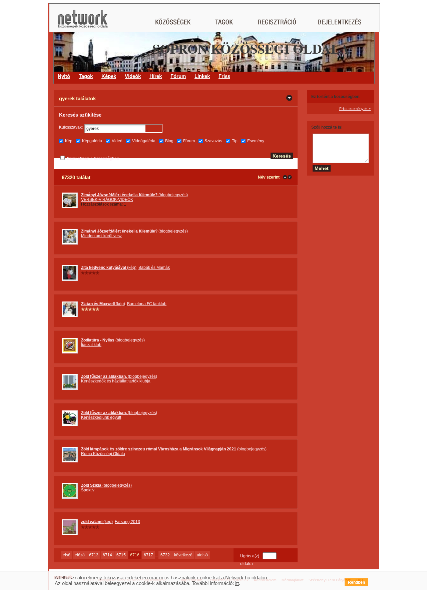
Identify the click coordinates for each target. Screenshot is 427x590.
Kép (68, 141)
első (66, 555)
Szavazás (213, 141)
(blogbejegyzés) (134, 195)
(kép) (108, 267)
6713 (93, 555)
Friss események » (355, 109)
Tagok (86, 76)
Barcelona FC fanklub (146, 303)
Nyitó (64, 76)
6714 (107, 555)
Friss (224, 76)
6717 (148, 555)
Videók (133, 76)
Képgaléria (92, 141)
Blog (169, 141)
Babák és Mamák (154, 267)
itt (237, 583)
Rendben (356, 582)
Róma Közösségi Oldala (103, 453)
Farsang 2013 (127, 521)
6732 (165, 555)
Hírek (155, 76)
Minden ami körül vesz (101, 236)
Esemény (255, 141)
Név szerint (269, 177)
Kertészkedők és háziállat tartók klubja (115, 381)
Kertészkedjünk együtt (101, 417)
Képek (108, 76)
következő (183, 555)
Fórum (178, 76)
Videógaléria (143, 141)
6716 (134, 555)
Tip (235, 141)
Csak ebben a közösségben (93, 158)
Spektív (87, 490)
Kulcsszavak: (71, 127)
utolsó (202, 555)
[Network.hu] (82, 22)
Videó (117, 141)
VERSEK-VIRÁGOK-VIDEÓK (107, 199)
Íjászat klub (91, 344)
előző (80, 555)
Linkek (202, 76)
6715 (121, 555)
